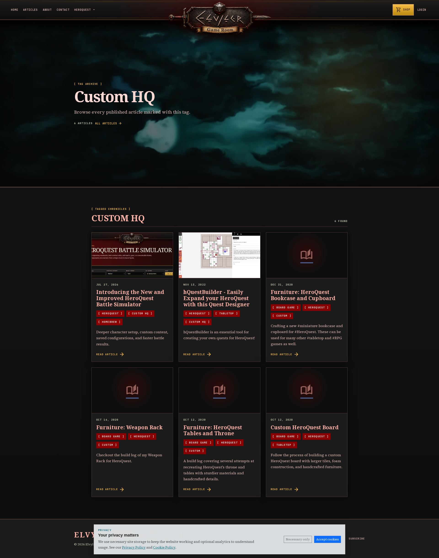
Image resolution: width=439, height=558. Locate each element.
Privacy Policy (134, 547)
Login (422, 9)
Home (14, 10)
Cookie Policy (164, 547)
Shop (403, 10)
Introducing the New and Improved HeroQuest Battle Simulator (130, 298)
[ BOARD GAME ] (286, 307)
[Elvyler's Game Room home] (219, 18)
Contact (63, 10)
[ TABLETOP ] (226, 313)
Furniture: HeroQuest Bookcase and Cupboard (303, 295)
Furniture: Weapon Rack (129, 427)
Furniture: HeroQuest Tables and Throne (212, 430)
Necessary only (298, 539)
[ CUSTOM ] (282, 315)
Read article (110, 354)
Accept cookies (327, 539)
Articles (30, 10)
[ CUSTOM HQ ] (140, 313)
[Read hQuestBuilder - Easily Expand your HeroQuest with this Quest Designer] (219, 255)
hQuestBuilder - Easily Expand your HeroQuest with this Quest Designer (216, 298)
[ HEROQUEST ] (110, 313)
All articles (108, 123)
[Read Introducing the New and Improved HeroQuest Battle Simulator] (132, 255)
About (47, 10)
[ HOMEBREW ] (109, 321)
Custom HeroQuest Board (305, 427)
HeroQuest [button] (83, 10)
